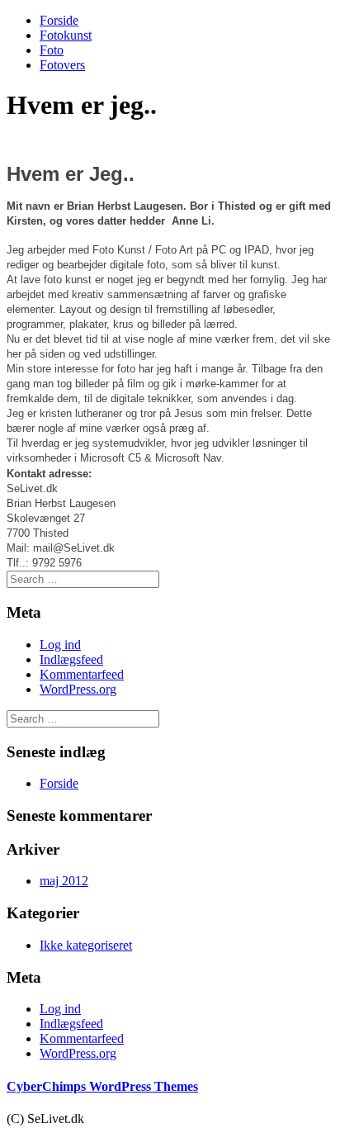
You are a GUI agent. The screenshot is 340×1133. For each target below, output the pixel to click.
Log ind (60, 645)
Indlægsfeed (71, 659)
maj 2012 (64, 881)
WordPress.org (78, 689)
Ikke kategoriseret (86, 945)
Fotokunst (66, 35)
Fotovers (62, 65)
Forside (59, 20)
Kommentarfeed (82, 674)
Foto (52, 50)
